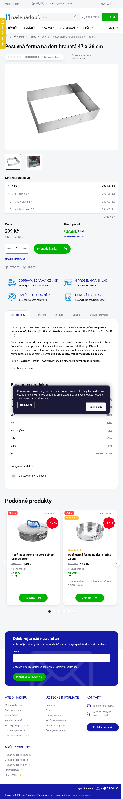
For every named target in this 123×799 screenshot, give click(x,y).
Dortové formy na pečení (32, 475)
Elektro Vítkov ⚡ (13, 775)
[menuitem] (12, 28)
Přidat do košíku (47, 248)
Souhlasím (96, 406)
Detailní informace (15, 259)
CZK (109, 4)
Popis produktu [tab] (17, 315)
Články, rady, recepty (56, 730)
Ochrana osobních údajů (17, 735)
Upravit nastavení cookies (77, 795)
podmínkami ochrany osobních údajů (61, 667)
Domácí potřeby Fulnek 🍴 (18, 760)
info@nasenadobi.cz (103, 705)
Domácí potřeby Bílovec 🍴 (18, 755)
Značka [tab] (76, 315)
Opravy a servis (53, 715)
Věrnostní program (55, 725)
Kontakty (50, 705)
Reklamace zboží (13, 720)
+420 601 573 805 (102, 714)
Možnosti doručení (74, 236)
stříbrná (108, 415)
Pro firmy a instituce (56, 720)
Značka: (77, 58)
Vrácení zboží (11, 715)
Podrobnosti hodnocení (51, 57)
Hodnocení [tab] (40, 315)
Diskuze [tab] (59, 315)
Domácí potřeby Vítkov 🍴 (18, 765)
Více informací (39, 398)
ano (110, 430)
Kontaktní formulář (102, 727)
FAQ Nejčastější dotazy (16, 725)
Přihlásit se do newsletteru (29, 676)
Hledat (75, 17)
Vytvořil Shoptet (86, 788)
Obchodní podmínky (15, 730)
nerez (109, 422)
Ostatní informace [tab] (99, 315)
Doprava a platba (13, 710)
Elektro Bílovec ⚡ (14, 770)
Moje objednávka (13, 4)
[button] (49, 611)
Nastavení (26, 404)
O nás (49, 710)
